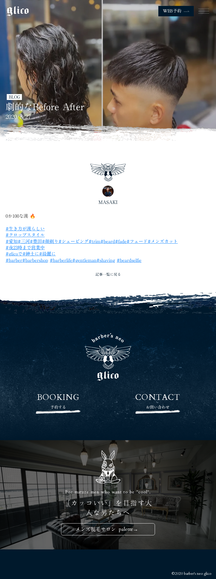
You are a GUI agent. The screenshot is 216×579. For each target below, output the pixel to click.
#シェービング (73, 241)
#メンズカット (163, 241)
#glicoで (14, 253)
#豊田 (36, 241)
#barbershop (35, 260)
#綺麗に (47, 253)
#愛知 (12, 241)
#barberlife (61, 260)
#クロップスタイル (25, 234)
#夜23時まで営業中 (25, 247)
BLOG (14, 97)
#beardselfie (129, 260)
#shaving (105, 260)
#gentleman (84, 260)
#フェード (137, 241)
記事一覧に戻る (108, 274)
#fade (121, 241)
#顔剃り (50, 241)
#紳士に (30, 253)
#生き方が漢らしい (25, 228)
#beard (107, 241)
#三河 (24, 241)
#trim (94, 241)
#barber (14, 260)
